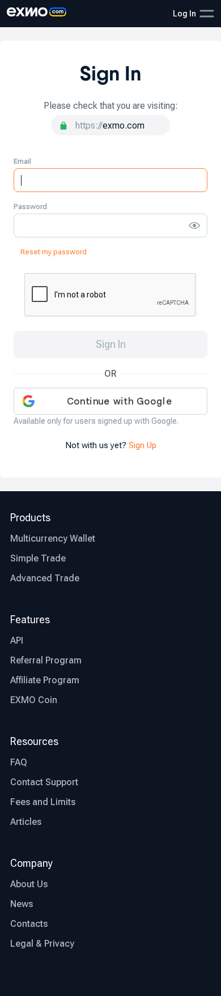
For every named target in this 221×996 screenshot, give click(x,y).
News (21, 904)
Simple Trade (38, 558)
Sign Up (142, 445)
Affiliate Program (44, 680)
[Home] (36, 13)
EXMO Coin (33, 700)
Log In (184, 13)
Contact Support (44, 782)
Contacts (29, 923)
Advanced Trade (44, 578)
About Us (29, 884)
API (16, 640)
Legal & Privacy (42, 943)
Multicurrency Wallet (52, 538)
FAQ (18, 762)
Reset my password (53, 252)
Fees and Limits (42, 802)
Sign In (111, 344)
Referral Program (46, 660)
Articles (25, 821)
